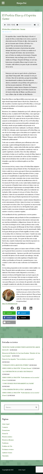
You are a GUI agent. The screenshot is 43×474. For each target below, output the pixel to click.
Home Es (5, 433)
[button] (12, 308)
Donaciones (6, 430)
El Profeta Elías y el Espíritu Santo (11, 29)
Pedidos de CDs (7, 446)
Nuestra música (7, 437)
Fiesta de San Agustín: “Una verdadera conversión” (18, 359)
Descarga (22, 29)
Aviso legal (21, 470)
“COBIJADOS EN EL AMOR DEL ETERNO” (15, 365)
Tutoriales (5, 456)
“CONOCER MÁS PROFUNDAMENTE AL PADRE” (18, 383)
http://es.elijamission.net (9, 303)
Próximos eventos (8, 449)
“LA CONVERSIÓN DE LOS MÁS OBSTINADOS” (18, 371)
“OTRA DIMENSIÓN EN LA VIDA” (13, 389)
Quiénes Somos (7, 452)
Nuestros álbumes (8, 440)
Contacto (5, 427)
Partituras (5, 443)
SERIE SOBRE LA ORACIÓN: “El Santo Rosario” (17, 368)
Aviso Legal (5, 424)
